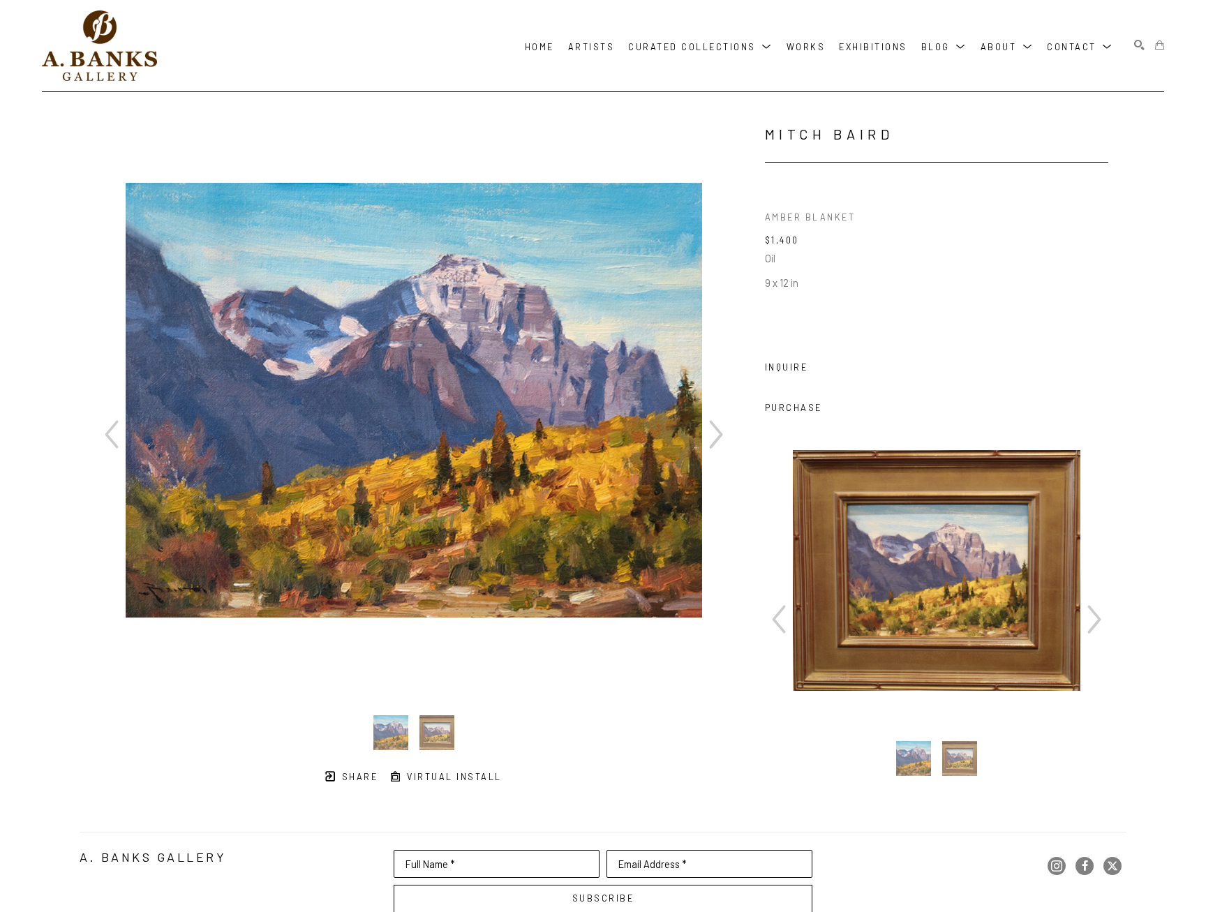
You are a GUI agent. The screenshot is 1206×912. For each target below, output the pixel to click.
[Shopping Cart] (1159, 45)
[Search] (1139, 45)
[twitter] (1112, 866)
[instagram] (1057, 866)
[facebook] (1084, 866)
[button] (700, 45)
